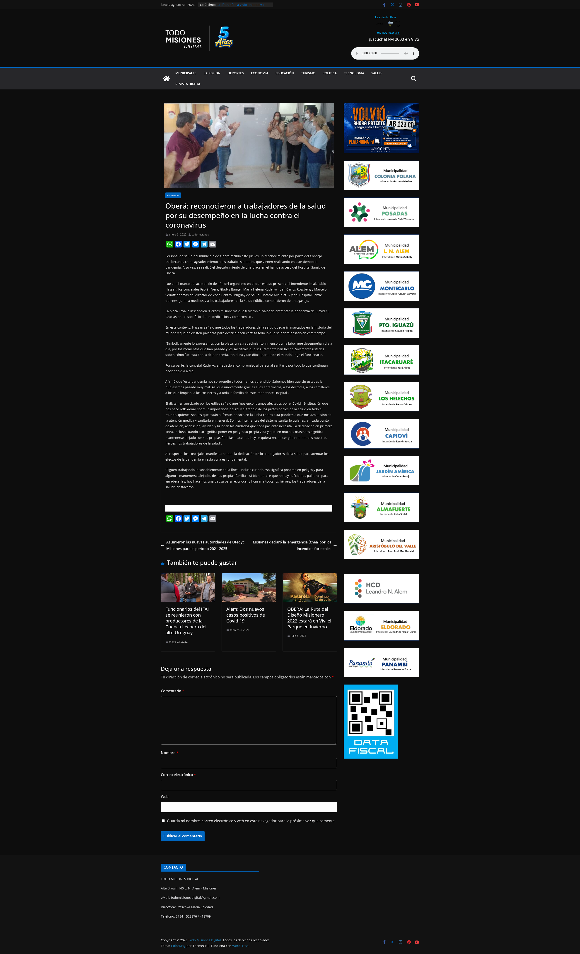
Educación (285, 73)
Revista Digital (188, 84)
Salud (376, 73)
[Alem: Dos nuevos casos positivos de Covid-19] (249, 576)
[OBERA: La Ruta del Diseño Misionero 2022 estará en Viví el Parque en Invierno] (310, 576)
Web (165, 796)
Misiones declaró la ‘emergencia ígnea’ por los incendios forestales (292, 545)
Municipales (185, 73)
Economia (259, 73)
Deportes (236, 73)
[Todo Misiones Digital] (166, 78)
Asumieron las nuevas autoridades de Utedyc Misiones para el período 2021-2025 (205, 545)
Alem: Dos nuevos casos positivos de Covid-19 (245, 615)
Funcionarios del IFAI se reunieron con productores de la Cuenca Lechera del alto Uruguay (187, 621)
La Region (212, 73)
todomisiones (200, 234)
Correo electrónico (178, 774)
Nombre (169, 752)
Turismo (308, 73)
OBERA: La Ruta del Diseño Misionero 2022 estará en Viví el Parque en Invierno (309, 618)
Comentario (172, 690)
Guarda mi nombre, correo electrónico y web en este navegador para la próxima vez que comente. (251, 820)
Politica (330, 73)
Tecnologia (354, 73)
